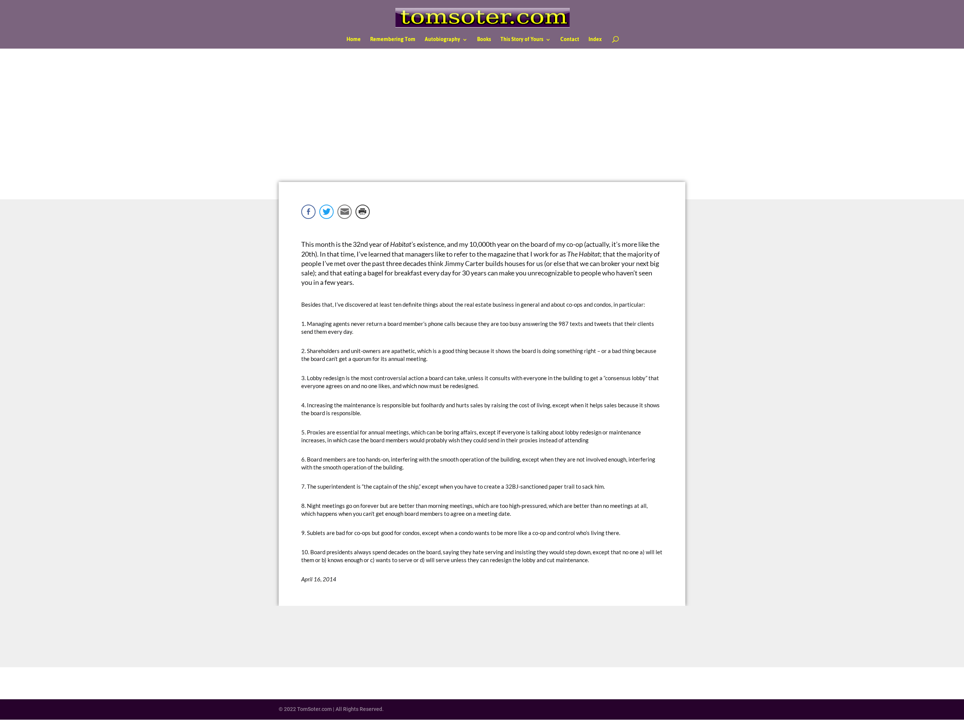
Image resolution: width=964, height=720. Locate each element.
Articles (487, 132)
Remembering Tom (392, 40)
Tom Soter (440, 132)
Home (353, 40)
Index (595, 40)
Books (484, 40)
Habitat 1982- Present (518, 132)
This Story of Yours (521, 40)
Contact (569, 40)
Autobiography (442, 40)
